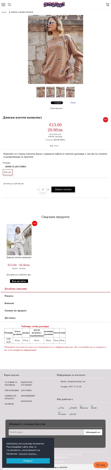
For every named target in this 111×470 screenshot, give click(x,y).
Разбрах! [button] (28, 461)
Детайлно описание (16, 288)
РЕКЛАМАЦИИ (12, 390)
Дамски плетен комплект (19, 257)
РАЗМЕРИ (9, 404)
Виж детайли (19, 281)
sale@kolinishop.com (76, 381)
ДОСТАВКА (26, 390)
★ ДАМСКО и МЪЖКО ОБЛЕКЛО (21, 12)
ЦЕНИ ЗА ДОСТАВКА (15, 167)
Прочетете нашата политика (55, 457)
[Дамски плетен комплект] (55, 83)
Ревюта (9, 296)
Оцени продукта (56, 108)
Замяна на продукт (16, 310)
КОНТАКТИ (26, 401)
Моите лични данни (55, 461)
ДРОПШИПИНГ (28, 396)
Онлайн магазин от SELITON (55, 467)
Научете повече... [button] (28, 454)
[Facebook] (60, 392)
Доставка (10, 317)
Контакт (9, 303)
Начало (4, 12)
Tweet (73, 103)
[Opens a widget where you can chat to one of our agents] (100, 465)
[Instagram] (66, 392)
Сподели (57, 103)
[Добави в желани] (104, 182)
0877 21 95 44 (75, 387)
